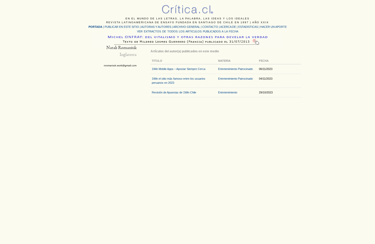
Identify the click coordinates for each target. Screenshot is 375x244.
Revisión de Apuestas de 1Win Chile (174, 92)
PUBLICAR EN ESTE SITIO (122, 26)
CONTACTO (210, 26)
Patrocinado (245, 68)
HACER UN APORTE (273, 26)
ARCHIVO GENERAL (186, 26)
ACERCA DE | (229, 26)
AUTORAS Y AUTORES (156, 26)
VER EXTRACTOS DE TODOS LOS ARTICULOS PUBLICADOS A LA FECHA (187, 31)
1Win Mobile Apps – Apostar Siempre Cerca (178, 68)
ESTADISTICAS (248, 26)
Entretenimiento (227, 68)
